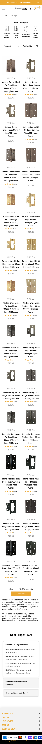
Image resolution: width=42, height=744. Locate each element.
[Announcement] (18, 3)
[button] (9, 94)
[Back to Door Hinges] (38, 15)
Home (5, 16)
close (38, 2)
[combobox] (30, 9)
